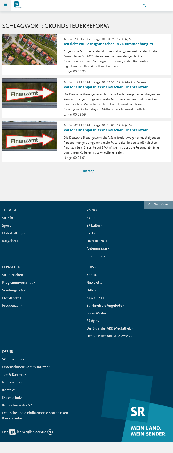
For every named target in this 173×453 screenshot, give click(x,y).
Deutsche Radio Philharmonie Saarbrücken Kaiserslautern (35, 416)
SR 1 (89, 218)
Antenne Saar (96, 248)
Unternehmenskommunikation (26, 367)
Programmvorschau (17, 282)
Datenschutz (12, 397)
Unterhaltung (12, 233)
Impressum (11, 382)
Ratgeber (9, 241)
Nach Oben (161, 204)
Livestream (10, 298)
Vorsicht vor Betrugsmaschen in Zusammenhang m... (110, 44)
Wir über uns (12, 359)
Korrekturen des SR (17, 405)
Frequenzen (95, 256)
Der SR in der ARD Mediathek (108, 328)
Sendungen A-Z (14, 290)
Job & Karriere (13, 374)
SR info (7, 218)
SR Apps (92, 321)
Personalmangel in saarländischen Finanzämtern (106, 87)
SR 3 (89, 233)
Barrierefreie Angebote (104, 305)
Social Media (96, 313)
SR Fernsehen (12, 275)
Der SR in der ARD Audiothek (108, 336)
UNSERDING (95, 241)
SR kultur (93, 225)
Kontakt (92, 275)
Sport (6, 225)
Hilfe (90, 290)
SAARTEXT (94, 298)
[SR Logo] (18, 5)
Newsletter (95, 282)
